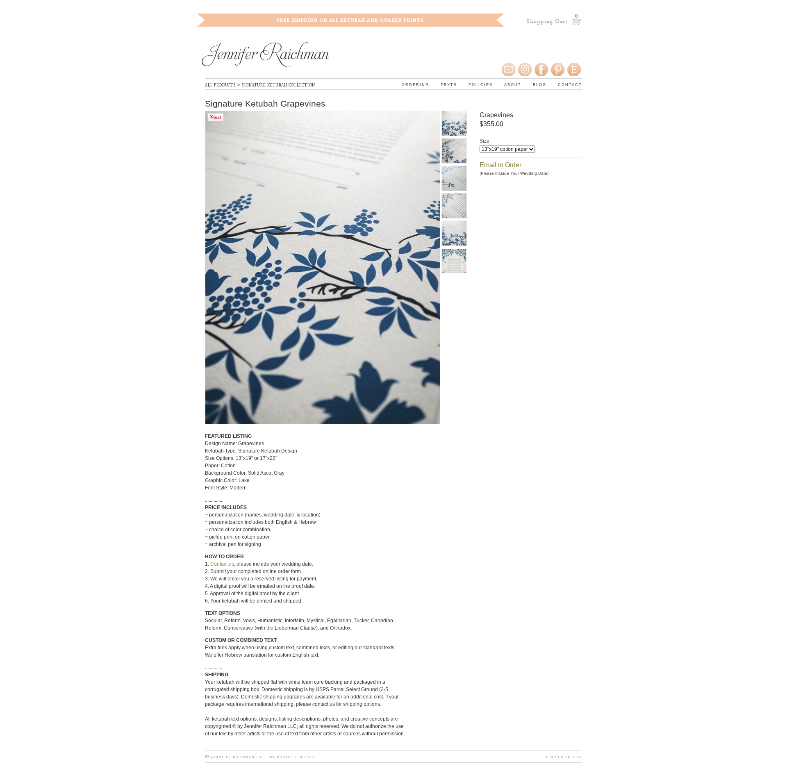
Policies (481, 84)
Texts (449, 84)
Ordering (415, 84)
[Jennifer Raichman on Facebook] (541, 70)
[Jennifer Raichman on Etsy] (574, 70)
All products (220, 84)
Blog (539, 84)
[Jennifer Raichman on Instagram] (524, 70)
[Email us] (509, 70)
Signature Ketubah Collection (278, 84)
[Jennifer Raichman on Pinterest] (557, 70)
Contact (570, 84)
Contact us (222, 564)
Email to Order (500, 164)
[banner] (265, 56)
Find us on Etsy (564, 756)
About (512, 84)
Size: (485, 141)
